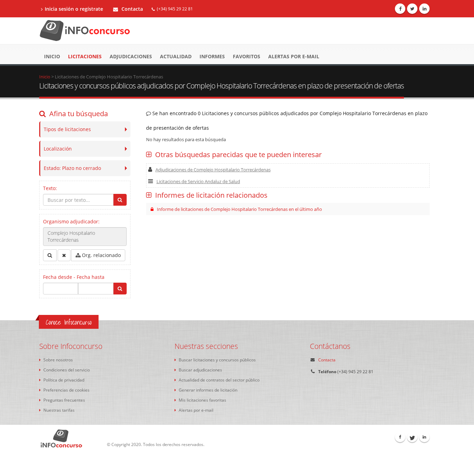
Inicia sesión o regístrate (74, 9)
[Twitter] (412, 8)
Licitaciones (85, 56)
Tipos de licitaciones (67, 129)
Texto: (50, 188)
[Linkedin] (424, 8)
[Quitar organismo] (64, 255)
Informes (212, 56)
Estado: (72, 168)
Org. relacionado (101, 255)
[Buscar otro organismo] (50, 255)
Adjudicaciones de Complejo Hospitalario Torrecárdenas (213, 169)
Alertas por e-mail (293, 56)
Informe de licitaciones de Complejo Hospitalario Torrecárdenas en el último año (239, 209)
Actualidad (176, 56)
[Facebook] (400, 8)
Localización (58, 148)
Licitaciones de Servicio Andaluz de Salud (198, 181)
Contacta (131, 9)
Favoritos (246, 56)
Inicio (52, 56)
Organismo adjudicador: (71, 221)
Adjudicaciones (131, 56)
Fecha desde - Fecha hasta (73, 277)
